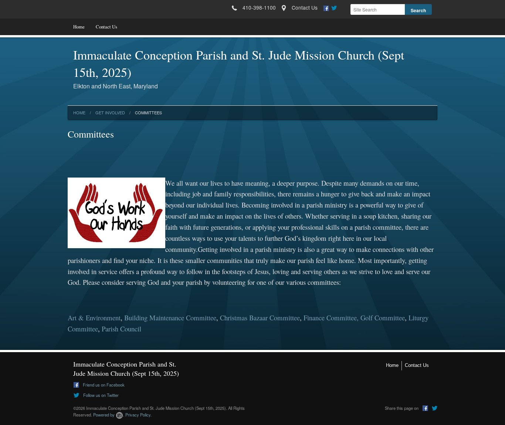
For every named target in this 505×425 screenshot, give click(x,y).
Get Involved (110, 112)
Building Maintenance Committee (170, 317)
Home (79, 26)
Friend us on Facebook (103, 385)
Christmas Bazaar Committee (260, 317)
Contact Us (106, 26)
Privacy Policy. (138, 415)
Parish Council (121, 328)
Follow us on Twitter (100, 395)
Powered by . (108, 415)
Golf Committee (382, 317)
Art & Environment (94, 317)
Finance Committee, (331, 317)
